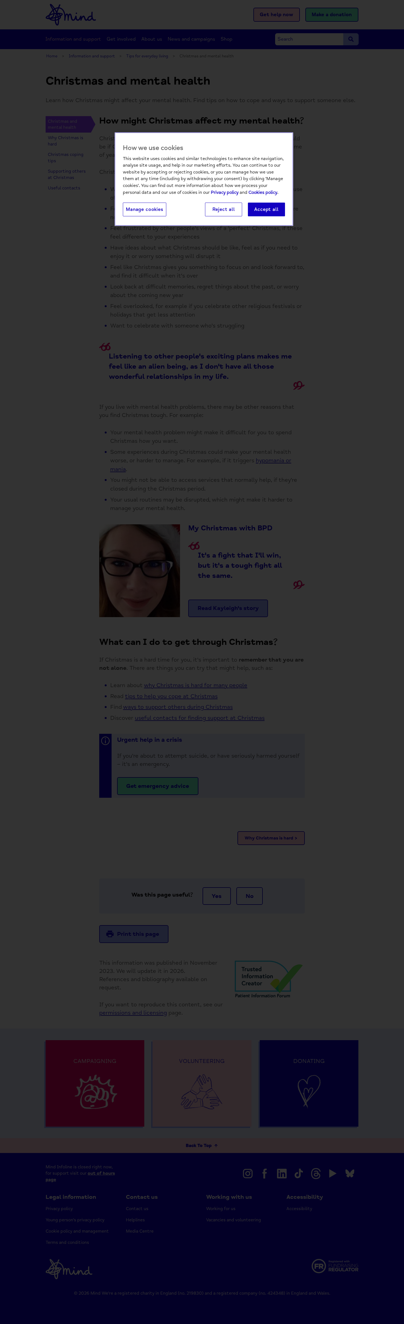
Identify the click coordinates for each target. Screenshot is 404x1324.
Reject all (223, 209)
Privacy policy (225, 192)
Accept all (266, 209)
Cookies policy (262, 192)
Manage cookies (144, 209)
